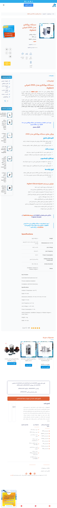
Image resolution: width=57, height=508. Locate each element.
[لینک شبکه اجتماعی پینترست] (30, 1)
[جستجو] (5, 101)
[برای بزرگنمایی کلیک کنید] (51, 35)
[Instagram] (35, 474)
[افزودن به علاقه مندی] (39, 343)
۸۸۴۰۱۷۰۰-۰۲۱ (40, 227)
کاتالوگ (34, 41)
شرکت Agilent (34, 92)
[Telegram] (30, 474)
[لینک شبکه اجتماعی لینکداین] (29, 1)
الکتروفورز (44, 14)
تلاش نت (11, 475)
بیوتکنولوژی (49, 14)
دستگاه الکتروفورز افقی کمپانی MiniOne (12, 359)
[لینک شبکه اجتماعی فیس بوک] (32, 1)
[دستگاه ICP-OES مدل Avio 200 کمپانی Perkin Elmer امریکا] (9, 125)
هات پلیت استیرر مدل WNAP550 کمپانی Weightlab (3, 149)
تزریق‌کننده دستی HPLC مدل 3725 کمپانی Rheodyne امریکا (3, 138)
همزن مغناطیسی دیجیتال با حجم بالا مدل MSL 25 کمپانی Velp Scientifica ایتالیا (3, 162)
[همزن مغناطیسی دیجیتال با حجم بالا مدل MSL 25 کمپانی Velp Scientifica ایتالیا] (9, 163)
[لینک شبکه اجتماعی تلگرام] (25, 1)
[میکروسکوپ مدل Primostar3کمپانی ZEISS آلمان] (9, 114)
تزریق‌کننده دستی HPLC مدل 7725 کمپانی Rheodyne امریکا (3, 177)
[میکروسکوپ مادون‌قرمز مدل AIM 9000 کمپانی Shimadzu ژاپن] (9, 190)
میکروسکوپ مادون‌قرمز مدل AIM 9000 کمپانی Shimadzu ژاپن (3, 189)
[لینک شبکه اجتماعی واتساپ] (27, 1)
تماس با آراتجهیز (28, 5)
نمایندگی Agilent (31, 47)
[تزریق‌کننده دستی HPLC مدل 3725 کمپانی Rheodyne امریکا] (9, 138)
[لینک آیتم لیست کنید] (5, 81)
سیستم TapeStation (28, 215)
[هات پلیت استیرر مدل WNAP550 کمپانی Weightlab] (9, 150)
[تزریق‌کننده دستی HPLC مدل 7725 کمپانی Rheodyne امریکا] (9, 177)
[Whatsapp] (26, 474)
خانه (53, 14)
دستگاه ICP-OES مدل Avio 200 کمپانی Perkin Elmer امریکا (4, 125)
